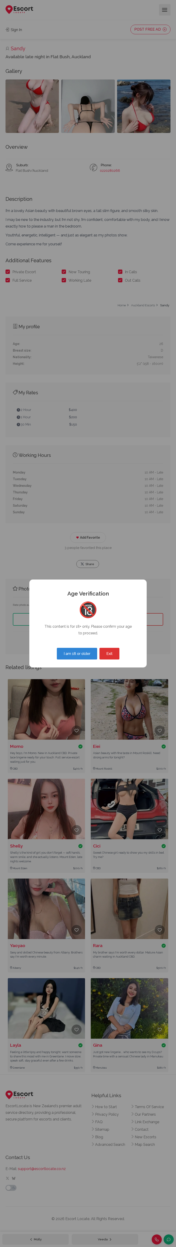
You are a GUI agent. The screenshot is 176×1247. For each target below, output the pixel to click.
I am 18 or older (77, 653)
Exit (109, 653)
